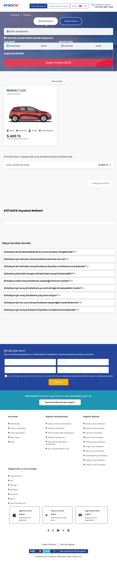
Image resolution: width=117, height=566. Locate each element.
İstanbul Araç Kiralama (95, 424)
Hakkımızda (15, 424)
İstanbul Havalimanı (56, 437)
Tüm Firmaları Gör (18, 503)
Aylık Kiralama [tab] (70, 21)
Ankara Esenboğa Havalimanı (61, 433)
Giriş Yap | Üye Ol (38, 6)
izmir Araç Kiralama (93, 433)
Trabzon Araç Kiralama (95, 464)
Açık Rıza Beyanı (67, 544)
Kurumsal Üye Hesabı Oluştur (60, 402)
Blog (12, 442)
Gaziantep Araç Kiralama (96, 455)
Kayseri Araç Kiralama (95, 460)
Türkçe (79, 6)
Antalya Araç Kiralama (95, 442)
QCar (12, 499)
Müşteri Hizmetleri (18, 428)
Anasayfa (15, 15)
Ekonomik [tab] (57, 81)
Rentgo (13, 485)
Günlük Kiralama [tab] (45, 21)
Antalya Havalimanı (56, 428)
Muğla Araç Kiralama (94, 446)
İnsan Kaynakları (17, 433)
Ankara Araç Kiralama (94, 428)
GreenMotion (16, 476)
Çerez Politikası (55, 376)
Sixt (11, 480)
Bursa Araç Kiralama (94, 437)
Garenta (14, 494)
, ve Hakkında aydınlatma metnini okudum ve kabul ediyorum (60, 376)
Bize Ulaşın (15, 437)
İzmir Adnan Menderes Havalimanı (56, 443)
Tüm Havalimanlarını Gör (58, 449)
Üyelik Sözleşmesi (15, 376)
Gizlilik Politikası (49, 544)
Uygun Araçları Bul (57, 62)
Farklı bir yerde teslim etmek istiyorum (29, 38)
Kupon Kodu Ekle (14, 53)
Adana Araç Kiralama (94, 451)
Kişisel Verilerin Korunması (35, 376)
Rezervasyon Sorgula (59, 6)
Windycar (14, 489)
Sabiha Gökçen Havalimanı (59, 424)
